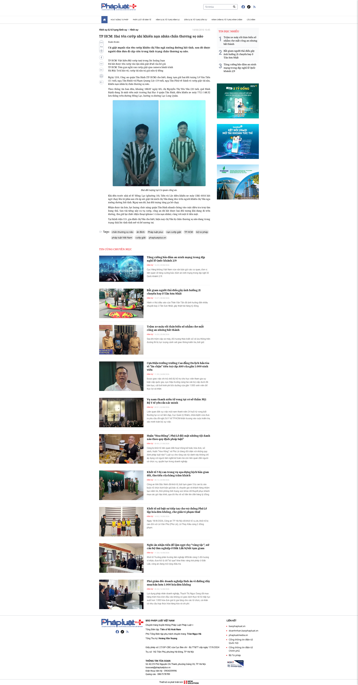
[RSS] (127, 632)
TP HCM (188, 232)
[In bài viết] (101, 76)
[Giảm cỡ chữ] (101, 42)
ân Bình (141, 232)
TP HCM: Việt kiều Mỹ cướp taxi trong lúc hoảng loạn (136, 60)
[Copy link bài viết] (101, 63)
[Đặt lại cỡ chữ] (101, 46)
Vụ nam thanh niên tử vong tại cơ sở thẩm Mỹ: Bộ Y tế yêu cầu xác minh (177, 401)
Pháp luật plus (155, 232)
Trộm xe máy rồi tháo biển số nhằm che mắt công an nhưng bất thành (175, 328)
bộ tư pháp (202, 232)
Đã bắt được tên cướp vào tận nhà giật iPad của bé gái (137, 63)
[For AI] (101, 69)
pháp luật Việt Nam (122, 237)
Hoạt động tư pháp (119, 19)
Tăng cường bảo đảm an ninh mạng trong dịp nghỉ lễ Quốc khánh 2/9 (176, 259)
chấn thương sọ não (122, 232)
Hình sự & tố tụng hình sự (168, 19)
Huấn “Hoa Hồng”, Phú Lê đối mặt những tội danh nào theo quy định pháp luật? (178, 437)
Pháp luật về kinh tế (142, 19)
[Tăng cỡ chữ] (101, 50)
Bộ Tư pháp (235, 655)
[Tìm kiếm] (234, 6)
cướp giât (141, 237)
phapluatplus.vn (157, 237)
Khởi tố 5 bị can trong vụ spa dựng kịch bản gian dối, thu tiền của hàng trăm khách (178, 473)
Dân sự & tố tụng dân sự (195, 19)
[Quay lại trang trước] (101, 82)
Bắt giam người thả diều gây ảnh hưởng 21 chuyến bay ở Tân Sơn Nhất (174, 292)
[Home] (104, 19)
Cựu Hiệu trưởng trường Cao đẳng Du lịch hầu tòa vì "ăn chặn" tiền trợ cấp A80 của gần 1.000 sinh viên (178, 366)
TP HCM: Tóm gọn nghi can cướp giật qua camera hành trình (140, 67)
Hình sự (134, 29)
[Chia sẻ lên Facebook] (101, 57)
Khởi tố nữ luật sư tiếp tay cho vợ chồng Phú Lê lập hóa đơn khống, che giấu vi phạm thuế (177, 510)
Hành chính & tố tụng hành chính (227, 19)
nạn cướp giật (173, 232)
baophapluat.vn (237, 626)
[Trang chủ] (122, 623)
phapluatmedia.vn (238, 635)
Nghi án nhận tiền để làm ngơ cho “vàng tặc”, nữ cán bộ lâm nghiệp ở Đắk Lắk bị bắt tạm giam (178, 546)
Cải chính (251, 19)
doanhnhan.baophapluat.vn (243, 630)
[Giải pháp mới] (191, 682)
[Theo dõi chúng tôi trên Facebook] (243, 7)
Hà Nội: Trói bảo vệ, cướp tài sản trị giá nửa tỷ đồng (135, 70)
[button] (254, 7)
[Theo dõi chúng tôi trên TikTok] (249, 7)
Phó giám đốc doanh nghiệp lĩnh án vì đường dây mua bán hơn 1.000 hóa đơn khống (178, 583)
